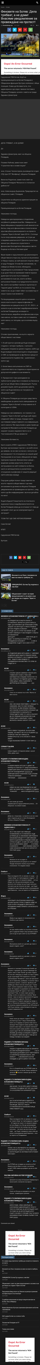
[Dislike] (34, 617)
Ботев (3, 589)
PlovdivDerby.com (8, 25)
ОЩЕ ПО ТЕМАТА (7, 570)
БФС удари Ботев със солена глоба (13, 1316)
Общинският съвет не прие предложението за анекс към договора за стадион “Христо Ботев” (20, 1284)
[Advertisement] (20, 119)
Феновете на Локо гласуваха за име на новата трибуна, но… (20, 1270)
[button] (37, 2)
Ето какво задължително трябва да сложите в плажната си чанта (20, 1262)
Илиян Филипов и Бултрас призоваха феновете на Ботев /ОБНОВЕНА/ (20, 1308)
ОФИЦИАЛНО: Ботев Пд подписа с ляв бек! (15, 1277)
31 (38, 25)
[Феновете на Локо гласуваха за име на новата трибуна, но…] (6, 577)
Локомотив (5, 580)
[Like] (28, 617)
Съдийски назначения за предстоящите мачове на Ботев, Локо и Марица (18, 1300)
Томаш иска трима (8, 1329)
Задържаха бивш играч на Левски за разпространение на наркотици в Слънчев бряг (19, 1292)
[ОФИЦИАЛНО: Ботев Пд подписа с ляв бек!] (6, 586)
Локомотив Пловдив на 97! (10, 1322)
